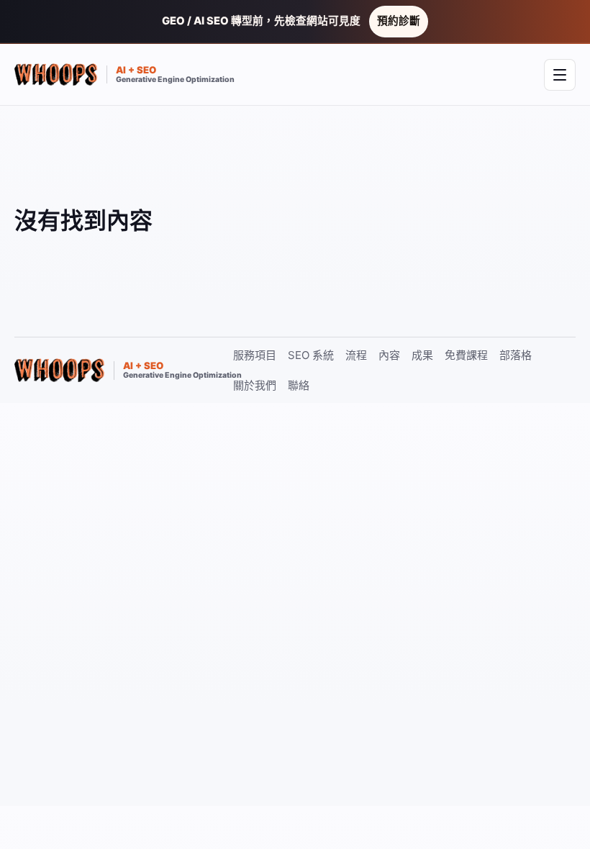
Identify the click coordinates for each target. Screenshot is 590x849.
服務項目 (254, 355)
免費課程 (466, 355)
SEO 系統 (311, 355)
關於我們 (254, 385)
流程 (356, 355)
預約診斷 (398, 20)
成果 (422, 355)
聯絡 (298, 385)
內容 (389, 355)
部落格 (515, 355)
